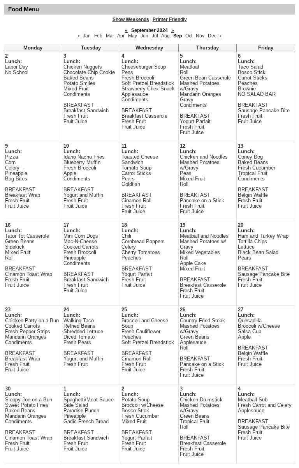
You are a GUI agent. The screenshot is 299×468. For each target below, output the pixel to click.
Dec (212, 36)
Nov (200, 36)
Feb (98, 36)
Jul (155, 36)
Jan (87, 36)
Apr (121, 36)
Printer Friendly (170, 19)
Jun (144, 36)
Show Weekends (131, 19)
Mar (110, 36)
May (132, 36)
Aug (165, 36)
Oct (188, 36)
